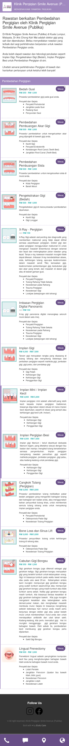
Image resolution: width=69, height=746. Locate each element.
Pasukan (46, 9)
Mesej (60, 88)
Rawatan (36, 9)
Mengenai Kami (22, 9)
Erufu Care (41, 725)
